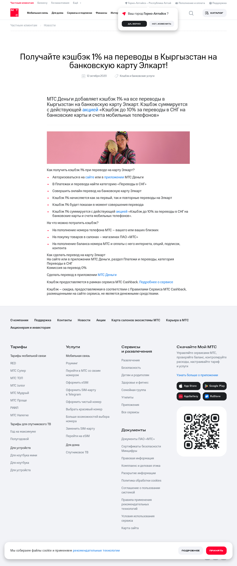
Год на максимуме (23, 431)
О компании (19, 320)
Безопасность (131, 368)
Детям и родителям (135, 375)
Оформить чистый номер (83, 402)
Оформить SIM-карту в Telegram (81, 392)
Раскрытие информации (138, 473)
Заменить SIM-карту (80, 428)
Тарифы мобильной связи (28, 356)
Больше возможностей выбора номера (87, 419)
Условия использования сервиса (137, 518)
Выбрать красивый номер (84, 409)
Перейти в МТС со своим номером (83, 373)
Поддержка (42, 320)
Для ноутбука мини (23, 455)
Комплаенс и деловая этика (140, 466)
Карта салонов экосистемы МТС (135, 320)
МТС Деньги (107, 274)
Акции (101, 320)
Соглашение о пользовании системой (140, 490)
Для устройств (20, 448)
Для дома (72, 445)
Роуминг (72, 363)
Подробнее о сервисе (156, 282)
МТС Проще (18, 400)
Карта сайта (130, 528)
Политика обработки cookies (141, 480)
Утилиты (127, 397)
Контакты (64, 320)
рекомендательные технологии (96, 550)
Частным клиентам (22, 3)
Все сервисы (130, 412)
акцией (90, 109)
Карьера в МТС (177, 320)
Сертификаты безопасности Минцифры (141, 448)
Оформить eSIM (77, 382)
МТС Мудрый (19, 393)
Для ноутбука (19, 463)
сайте (89, 177)
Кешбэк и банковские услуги (137, 76)
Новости (84, 320)
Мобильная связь (78, 356)
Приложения (130, 405)
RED (13, 363)
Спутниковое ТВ (77, 452)
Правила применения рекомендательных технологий (136, 504)
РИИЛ (14, 408)
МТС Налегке (19, 415)
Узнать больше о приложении (197, 375)
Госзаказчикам (60, 3)
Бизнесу (42, 3)
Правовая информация (137, 458)
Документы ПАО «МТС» (138, 439)
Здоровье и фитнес (134, 382)
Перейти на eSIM (78, 436)
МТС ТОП (16, 378)
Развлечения (130, 360)
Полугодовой (19, 439)
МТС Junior (17, 385)
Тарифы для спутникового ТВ (30, 424)
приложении (114, 177)
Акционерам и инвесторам (30, 327)
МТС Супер (18, 371)
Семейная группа (133, 390)
